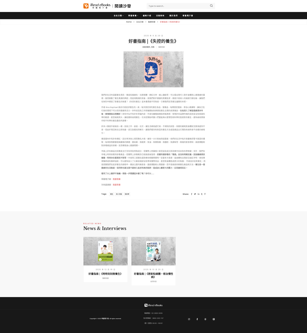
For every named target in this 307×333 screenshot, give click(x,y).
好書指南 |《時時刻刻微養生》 (106, 273)
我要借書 (117, 179)
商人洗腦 (119, 194)
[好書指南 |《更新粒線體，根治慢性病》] (153, 251)
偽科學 (127, 194)
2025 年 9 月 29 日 (153, 35)
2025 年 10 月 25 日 (153, 269)
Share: (186, 194)
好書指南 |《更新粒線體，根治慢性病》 (153, 275)
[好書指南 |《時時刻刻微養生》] (105, 251)
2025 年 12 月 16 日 (105, 269)
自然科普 (153, 281)
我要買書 (117, 184)
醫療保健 (161, 47)
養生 (111, 194)
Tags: (104, 194)
